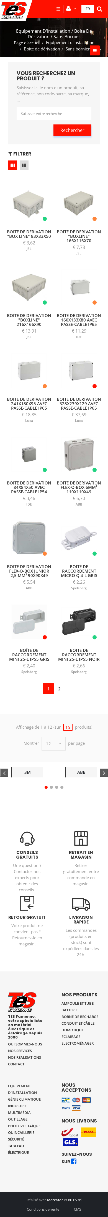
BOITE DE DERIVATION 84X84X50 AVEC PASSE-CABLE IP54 (29, 487)
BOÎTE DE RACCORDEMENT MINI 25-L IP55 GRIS (29, 654)
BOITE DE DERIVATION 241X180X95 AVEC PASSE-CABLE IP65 (29, 403)
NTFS (72, 1199)
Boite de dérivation (42, 49)
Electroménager (77, 1043)
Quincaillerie (21, 1132)
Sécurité (16, 1139)
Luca (29, 420)
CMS (77, 1209)
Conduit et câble (77, 1023)
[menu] (58, 9)
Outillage (17, 1119)
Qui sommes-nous (25, 1044)
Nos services (20, 1050)
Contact (16, 1064)
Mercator (55, 1199)
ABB (79, 504)
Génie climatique (24, 1099)
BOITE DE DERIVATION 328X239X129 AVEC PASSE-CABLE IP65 (79, 403)
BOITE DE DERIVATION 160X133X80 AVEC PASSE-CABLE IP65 (79, 320)
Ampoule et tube (77, 1003)
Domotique (72, 1029)
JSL (29, 248)
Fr (88, 8)
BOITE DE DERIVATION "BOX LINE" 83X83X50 (29, 234)
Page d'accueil (27, 42)
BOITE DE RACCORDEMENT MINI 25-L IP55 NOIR (79, 654)
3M (27, 772)
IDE (79, 337)
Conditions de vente (43, 1209)
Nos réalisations (24, 1057)
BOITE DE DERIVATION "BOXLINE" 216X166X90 (29, 320)
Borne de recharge (79, 1016)
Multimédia (19, 1112)
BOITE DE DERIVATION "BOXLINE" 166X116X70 (79, 236)
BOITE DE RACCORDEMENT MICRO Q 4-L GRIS (79, 571)
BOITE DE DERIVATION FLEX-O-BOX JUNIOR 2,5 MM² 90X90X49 (29, 571)
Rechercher (72, 130)
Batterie (69, 1009)
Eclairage (70, 1036)
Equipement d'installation (70, 42)
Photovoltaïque (24, 1125)
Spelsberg (79, 588)
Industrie (17, 1105)
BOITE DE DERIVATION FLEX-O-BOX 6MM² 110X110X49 (79, 487)
